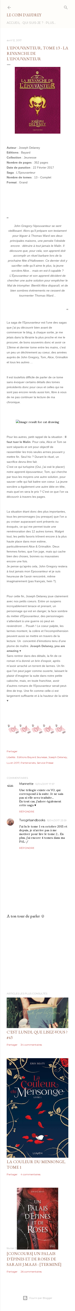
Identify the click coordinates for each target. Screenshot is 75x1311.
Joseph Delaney (57, 757)
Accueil (13, 23)
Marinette (26, 784)
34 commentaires (31, 1044)
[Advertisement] (37, 955)
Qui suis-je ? (32, 23)
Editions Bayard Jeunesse (32, 757)
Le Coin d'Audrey (24, 15)
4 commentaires (30, 1174)
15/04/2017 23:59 (57, 820)
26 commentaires (31, 1271)
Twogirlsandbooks (32, 820)
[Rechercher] (65, 7)
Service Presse (45, 762)
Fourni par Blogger (40, 1297)
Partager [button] (12, 751)
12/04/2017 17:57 (45, 783)
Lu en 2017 (13, 762)
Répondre (26, 811)
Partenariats (28, 762)
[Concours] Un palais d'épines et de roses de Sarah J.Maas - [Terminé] (34, 1259)
